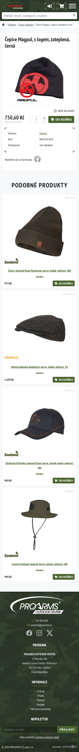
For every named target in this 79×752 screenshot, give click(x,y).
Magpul (43, 133)
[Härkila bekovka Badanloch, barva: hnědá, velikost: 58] (39, 328)
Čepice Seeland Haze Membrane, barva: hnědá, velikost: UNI (39, 271)
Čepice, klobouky (26, 24)
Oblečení (12, 24)
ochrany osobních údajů (47, 737)
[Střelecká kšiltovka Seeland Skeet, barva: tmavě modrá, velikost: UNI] (39, 424)
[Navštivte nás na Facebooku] (37, 159)
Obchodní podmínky (41, 709)
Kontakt (40, 704)
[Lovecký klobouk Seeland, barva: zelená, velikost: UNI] (39, 525)
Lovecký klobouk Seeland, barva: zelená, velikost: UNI (40, 564)
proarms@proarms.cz (41, 625)
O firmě (40, 691)
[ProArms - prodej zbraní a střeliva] (3, 24)
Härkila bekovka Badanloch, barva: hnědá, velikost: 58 (39, 367)
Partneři (41, 700)
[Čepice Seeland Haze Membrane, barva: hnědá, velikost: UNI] (39, 231)
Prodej (40, 696)
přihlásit (67, 729)
